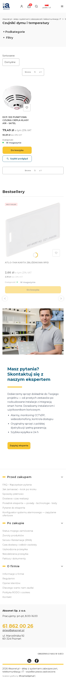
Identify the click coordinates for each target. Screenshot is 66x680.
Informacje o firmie (13, 574)
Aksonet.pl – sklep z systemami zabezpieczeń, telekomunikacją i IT (31, 19)
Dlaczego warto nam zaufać (18, 587)
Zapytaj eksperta (19, 445)
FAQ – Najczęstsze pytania (17, 484)
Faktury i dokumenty (14, 558)
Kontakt (7, 597)
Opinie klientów (11, 583)
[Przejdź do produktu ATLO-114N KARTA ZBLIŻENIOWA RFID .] (33, 230)
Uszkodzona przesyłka (15, 549)
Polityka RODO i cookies (16, 592)
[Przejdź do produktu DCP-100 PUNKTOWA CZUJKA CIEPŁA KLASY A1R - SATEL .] (17, 97)
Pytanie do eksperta (13, 507)
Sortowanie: (8, 55)
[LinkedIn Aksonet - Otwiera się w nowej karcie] (29, 661)
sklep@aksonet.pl (13, 630)
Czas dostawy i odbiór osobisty (19, 544)
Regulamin (8, 578)
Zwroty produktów (13, 535)
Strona (28, 72)
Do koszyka (17, 150)
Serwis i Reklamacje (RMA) (17, 540)
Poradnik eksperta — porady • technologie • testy (29, 503)
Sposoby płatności (12, 494)
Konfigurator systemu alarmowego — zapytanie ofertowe (29, 514)
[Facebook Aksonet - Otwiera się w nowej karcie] (37, 661)
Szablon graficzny (18, 676)
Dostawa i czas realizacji (15, 498)
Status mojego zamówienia (17, 531)
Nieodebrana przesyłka (15, 554)
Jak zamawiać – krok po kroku (19, 489)
